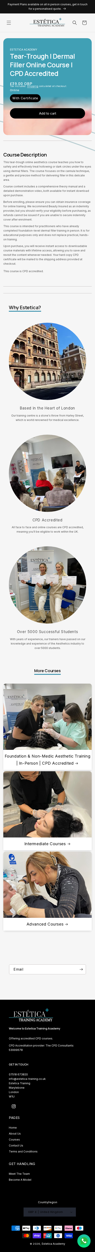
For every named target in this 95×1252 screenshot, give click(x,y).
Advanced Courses (45, 924)
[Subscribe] (81, 969)
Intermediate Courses (45, 843)
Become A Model (20, 1179)
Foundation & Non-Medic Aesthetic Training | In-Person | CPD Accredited (48, 760)
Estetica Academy (53, 1243)
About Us (15, 1133)
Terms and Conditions (23, 1151)
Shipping (32, 86)
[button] (9, 23)
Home (13, 1127)
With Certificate (25, 98)
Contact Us (16, 1145)
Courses (14, 1139)
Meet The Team (19, 1173)
